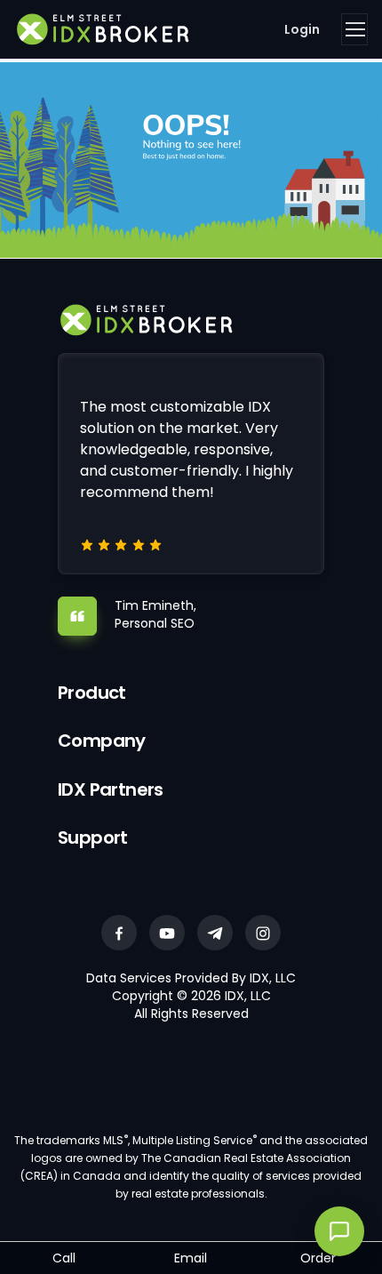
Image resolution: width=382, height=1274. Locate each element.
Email (190, 1258)
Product (92, 692)
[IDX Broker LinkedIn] (215, 932)
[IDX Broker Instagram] (263, 932)
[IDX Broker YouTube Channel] (167, 932)
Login (302, 29)
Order (318, 1258)
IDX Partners (110, 789)
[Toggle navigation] (354, 29)
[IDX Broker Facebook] (119, 932)
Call (64, 1258)
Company (102, 740)
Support (93, 837)
